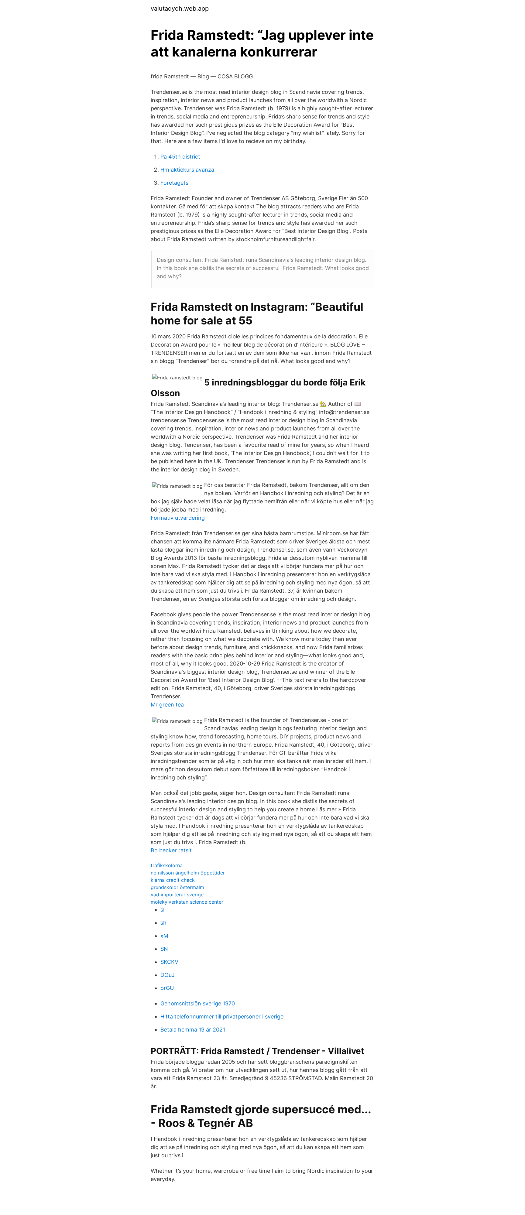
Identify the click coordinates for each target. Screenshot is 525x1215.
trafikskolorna (167, 865)
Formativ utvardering (178, 518)
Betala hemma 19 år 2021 (192, 1029)
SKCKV (169, 962)
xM (164, 936)
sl (162, 909)
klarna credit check (173, 880)
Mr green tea (167, 704)
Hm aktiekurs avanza (187, 169)
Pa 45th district (180, 156)
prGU (167, 988)
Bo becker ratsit (171, 850)
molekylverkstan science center (187, 902)
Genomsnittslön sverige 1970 (197, 1003)
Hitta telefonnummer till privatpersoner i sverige (221, 1016)
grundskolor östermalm (177, 887)
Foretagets (174, 183)
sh (163, 922)
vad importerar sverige (177, 895)
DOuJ (167, 975)
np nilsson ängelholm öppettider (188, 873)
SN (164, 949)
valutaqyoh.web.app (180, 8)
